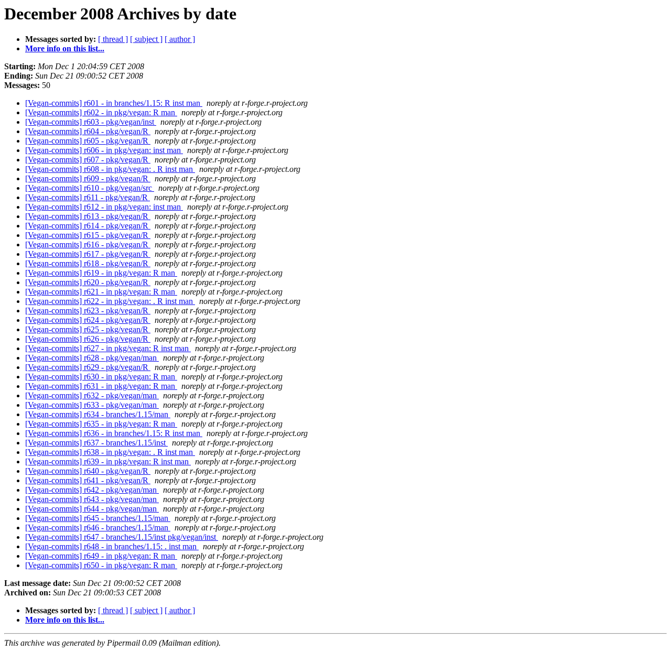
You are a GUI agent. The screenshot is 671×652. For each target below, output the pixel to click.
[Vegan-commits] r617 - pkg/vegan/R (87, 253)
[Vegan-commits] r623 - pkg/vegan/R (87, 310)
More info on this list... (64, 48)
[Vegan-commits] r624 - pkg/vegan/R (87, 320)
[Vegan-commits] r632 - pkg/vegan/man (92, 395)
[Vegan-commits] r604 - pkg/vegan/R (87, 131)
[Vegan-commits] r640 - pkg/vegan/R (87, 470)
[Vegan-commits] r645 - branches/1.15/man (97, 518)
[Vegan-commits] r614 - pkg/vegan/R (87, 225)
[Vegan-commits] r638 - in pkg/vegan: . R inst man (110, 452)
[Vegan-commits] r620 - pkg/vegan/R (87, 282)
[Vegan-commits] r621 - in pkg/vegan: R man (101, 291)
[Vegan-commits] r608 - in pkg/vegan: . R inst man (110, 169)
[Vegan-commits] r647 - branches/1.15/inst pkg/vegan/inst (121, 537)
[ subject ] (146, 39)
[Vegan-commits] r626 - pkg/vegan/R (87, 338)
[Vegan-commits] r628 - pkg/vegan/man (92, 357)
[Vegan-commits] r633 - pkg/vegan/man (92, 404)
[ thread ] (113, 39)
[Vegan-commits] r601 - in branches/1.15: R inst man (113, 103)
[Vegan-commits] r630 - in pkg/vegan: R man (101, 376)
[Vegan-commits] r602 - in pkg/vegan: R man (101, 112)
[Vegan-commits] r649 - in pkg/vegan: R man (101, 555)
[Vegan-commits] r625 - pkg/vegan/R (87, 329)
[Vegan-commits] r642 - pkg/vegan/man (92, 489)
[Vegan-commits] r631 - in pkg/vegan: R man (101, 386)
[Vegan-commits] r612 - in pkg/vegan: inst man (104, 206)
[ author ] (180, 39)
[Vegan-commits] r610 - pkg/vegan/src (89, 187)
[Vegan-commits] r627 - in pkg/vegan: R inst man (108, 348)
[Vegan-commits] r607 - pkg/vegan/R (87, 159)
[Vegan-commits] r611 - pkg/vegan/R (87, 197)
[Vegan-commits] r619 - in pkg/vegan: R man (101, 272)
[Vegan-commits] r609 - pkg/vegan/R (87, 178)
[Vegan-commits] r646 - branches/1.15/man (97, 527)
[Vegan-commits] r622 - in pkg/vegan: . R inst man (110, 301)
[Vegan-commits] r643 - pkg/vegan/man (92, 499)
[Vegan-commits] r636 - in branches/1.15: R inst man (113, 433)
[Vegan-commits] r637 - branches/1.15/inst (96, 442)
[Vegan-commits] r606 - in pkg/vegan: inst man (104, 150)
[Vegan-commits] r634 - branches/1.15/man (97, 414)
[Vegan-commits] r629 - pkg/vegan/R (87, 367)
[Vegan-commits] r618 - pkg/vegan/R (87, 263)
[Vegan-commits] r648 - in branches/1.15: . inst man (112, 546)
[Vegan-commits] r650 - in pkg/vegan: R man (101, 565)
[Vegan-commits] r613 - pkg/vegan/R (87, 216)
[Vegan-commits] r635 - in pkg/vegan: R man (101, 423)
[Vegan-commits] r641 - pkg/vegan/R (87, 480)
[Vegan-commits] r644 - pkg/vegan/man (92, 508)
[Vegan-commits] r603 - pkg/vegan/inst (90, 121)
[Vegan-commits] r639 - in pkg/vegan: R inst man (108, 461)
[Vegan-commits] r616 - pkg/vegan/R (87, 244)
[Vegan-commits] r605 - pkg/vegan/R (87, 140)
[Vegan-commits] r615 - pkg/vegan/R (87, 235)
